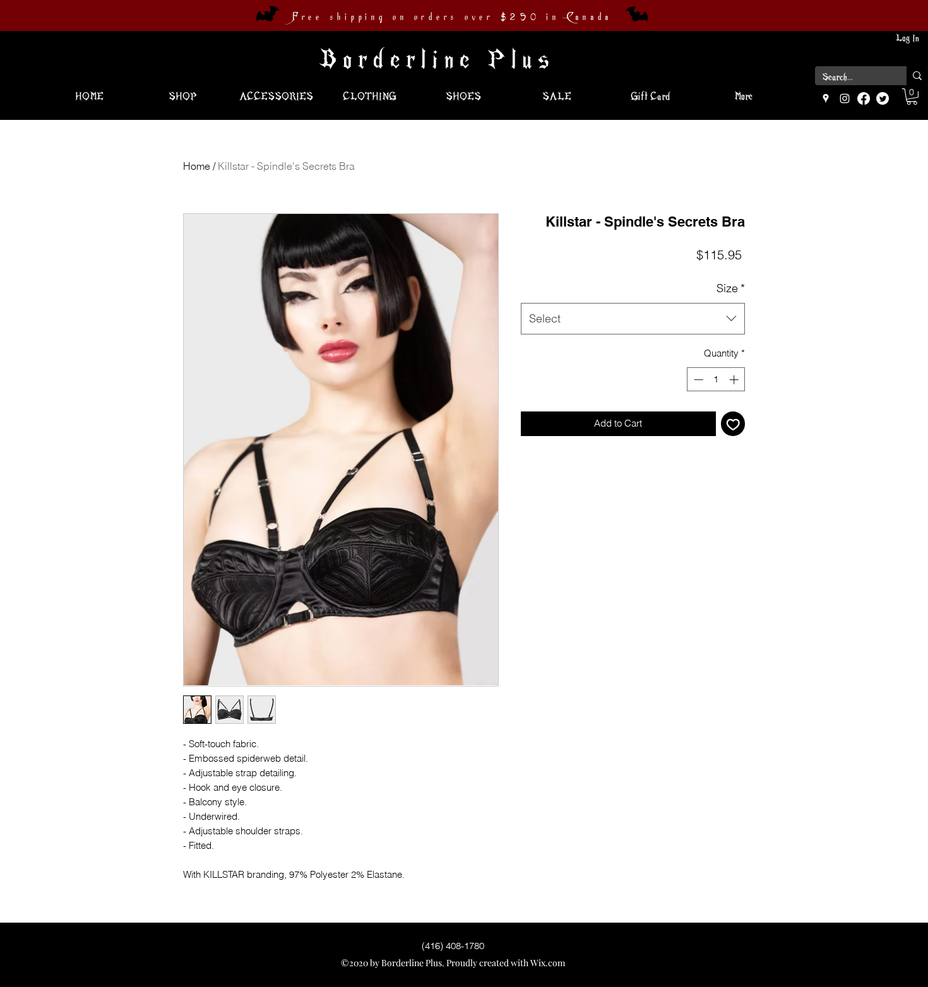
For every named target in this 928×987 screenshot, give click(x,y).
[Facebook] (863, 98)
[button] (912, 96)
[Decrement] (697, 379)
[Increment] (735, 379)
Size (731, 288)
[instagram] (844, 98)
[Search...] (917, 75)
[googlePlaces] (825, 98)
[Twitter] (882, 98)
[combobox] (633, 318)
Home (196, 166)
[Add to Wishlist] (733, 423)
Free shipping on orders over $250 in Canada (452, 17)
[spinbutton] (716, 379)
